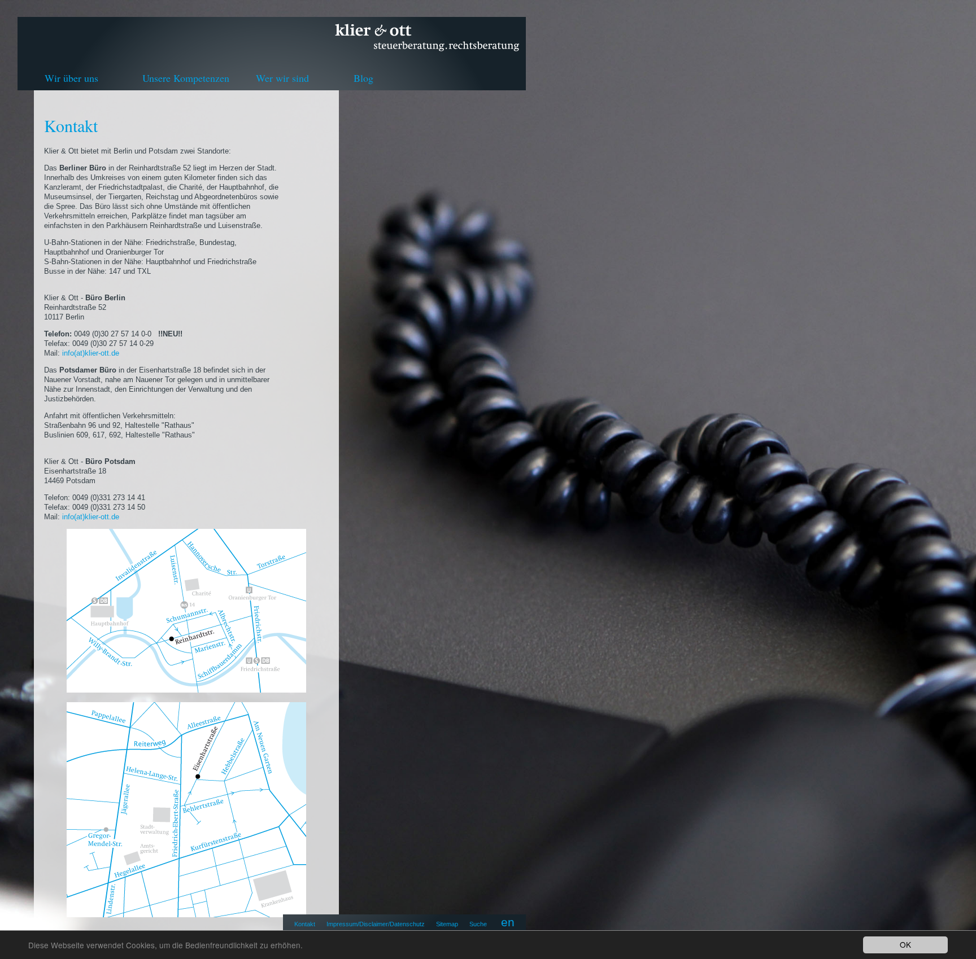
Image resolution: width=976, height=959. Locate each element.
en (508, 922)
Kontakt (304, 924)
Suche (478, 924)
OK (905, 944)
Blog (363, 78)
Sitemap (447, 924)
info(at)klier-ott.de (91, 353)
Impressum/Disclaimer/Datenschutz (375, 924)
